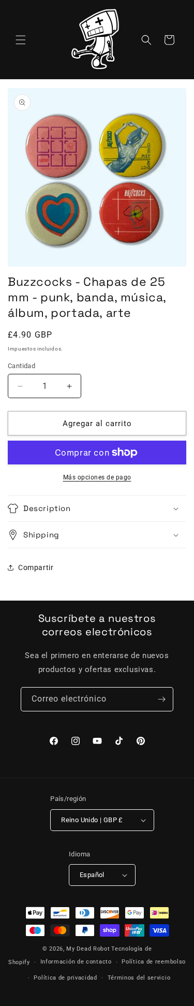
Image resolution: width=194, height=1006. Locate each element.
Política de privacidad (65, 977)
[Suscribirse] (161, 699)
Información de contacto (76, 961)
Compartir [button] (35, 567)
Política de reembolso (154, 961)
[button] (20, 39)
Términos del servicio (139, 977)
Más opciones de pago (97, 477)
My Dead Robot (88, 948)
